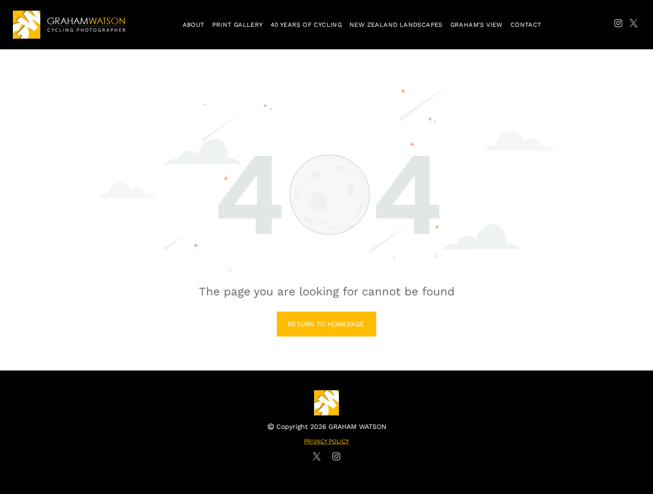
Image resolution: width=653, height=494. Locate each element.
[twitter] (634, 24)
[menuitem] (193, 24)
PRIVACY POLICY (326, 441)
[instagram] (618, 24)
